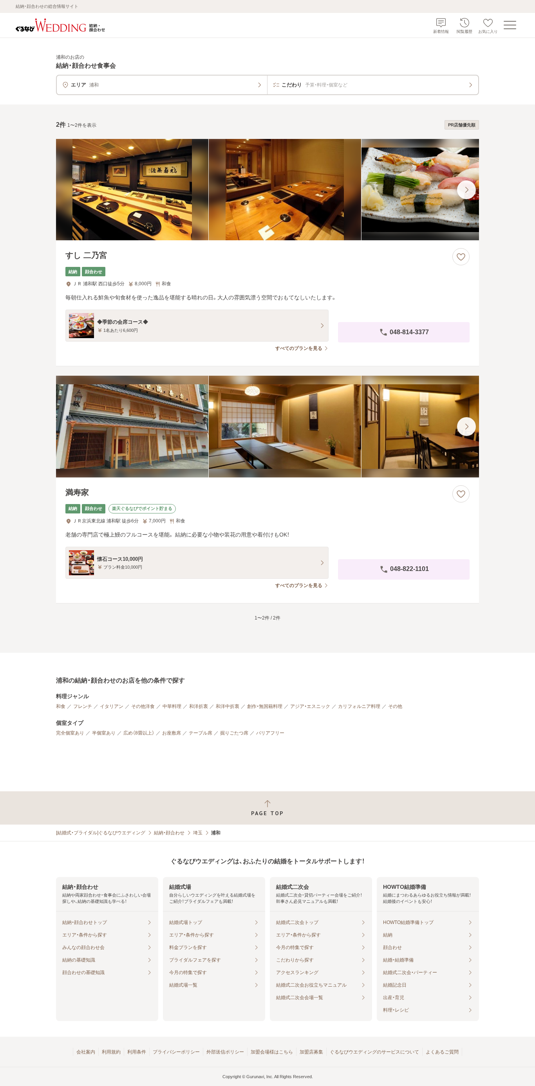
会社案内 (85, 1052)
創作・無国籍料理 (264, 706)
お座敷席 (171, 733)
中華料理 (172, 706)
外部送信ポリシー (225, 1052)
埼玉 (197, 833)
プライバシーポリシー (176, 1052)
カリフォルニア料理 (359, 706)
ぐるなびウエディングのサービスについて (374, 1052)
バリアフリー (270, 733)
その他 (395, 706)
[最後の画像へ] (466, 189)
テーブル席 (200, 733)
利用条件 (136, 1052)
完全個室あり (70, 733)
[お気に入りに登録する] (461, 256)
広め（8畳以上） (138, 733)
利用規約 (111, 1052)
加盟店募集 (311, 1052)
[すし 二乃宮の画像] (267, 189)
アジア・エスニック (310, 706)
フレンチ (82, 706)
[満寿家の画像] (267, 426)
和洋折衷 (198, 706)
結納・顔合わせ (169, 833)
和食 (60, 706)
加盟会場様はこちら (272, 1052)
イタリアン (111, 706)
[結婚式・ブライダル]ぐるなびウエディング (100, 833)
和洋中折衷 (227, 706)
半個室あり (104, 733)
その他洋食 (143, 706)
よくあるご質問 (442, 1052)
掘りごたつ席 (234, 733)
